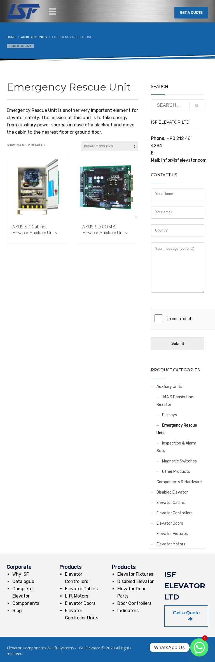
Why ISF (20, 574)
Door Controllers (134, 603)
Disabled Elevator (172, 492)
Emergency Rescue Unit (176, 429)
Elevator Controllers (174, 513)
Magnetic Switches (179, 461)
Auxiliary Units (169, 386)
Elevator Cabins (170, 502)
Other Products (176, 471)
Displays (169, 415)
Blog (17, 610)
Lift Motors (76, 596)
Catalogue (23, 581)
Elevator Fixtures (172, 533)
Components (25, 603)
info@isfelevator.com (184, 160)
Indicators (128, 610)
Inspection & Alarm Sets (176, 447)
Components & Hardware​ (179, 482)
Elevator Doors (169, 523)
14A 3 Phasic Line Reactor (174, 401)
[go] (197, 106)
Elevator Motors (170, 544)
